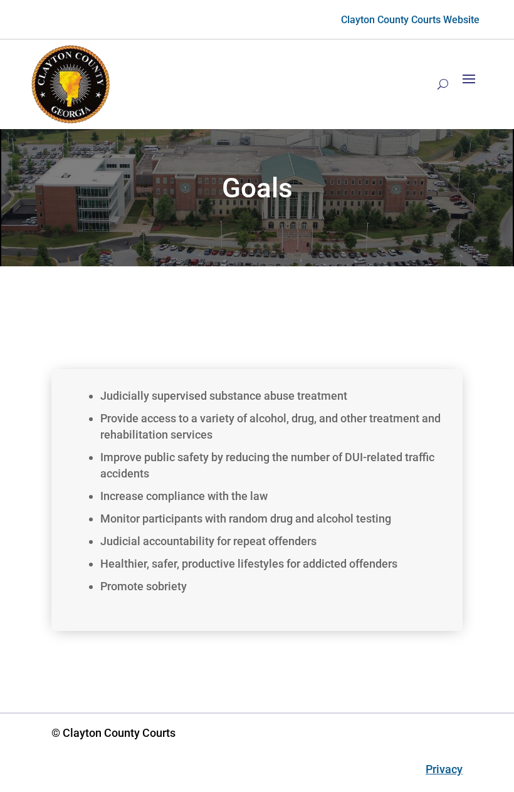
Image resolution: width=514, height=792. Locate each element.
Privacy (444, 769)
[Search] (443, 84)
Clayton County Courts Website (410, 20)
